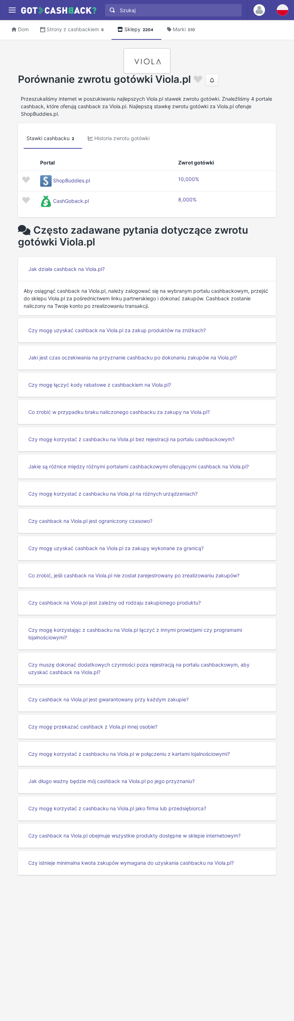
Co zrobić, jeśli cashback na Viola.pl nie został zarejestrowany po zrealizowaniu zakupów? (134, 575)
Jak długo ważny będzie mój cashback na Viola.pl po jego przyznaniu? (111, 781)
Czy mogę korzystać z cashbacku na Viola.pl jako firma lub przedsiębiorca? (117, 808)
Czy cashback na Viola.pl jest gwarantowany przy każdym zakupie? (108, 699)
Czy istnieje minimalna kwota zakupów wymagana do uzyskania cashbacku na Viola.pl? (131, 863)
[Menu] (12, 10)
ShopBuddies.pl (71, 180)
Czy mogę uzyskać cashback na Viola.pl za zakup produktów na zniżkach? (117, 330)
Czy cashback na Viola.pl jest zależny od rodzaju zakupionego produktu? (114, 603)
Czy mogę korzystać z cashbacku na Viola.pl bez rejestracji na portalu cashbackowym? (131, 439)
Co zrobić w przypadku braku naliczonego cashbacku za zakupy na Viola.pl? (119, 412)
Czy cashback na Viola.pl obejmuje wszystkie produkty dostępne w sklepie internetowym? (134, 835)
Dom (23, 29)
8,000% (187, 199)
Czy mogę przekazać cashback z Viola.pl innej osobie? (92, 727)
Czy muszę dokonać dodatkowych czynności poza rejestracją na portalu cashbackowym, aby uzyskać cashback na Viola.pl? (139, 668)
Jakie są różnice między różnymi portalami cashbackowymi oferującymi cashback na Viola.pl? (138, 466)
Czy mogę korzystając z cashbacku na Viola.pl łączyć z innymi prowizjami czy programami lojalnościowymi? (135, 633)
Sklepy (138, 29)
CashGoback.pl (71, 201)
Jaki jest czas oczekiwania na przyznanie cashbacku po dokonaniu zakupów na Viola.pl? (132, 357)
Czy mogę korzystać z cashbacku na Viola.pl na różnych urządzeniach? (113, 494)
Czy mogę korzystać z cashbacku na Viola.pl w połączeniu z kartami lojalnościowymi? (129, 754)
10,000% (188, 179)
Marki (184, 29)
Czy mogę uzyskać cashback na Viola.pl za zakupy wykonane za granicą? (116, 548)
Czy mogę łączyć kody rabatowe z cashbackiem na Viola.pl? (99, 385)
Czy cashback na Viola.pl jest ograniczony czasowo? (90, 521)
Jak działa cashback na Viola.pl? (66, 269)
